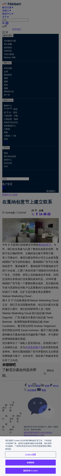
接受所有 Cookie (30, 470)
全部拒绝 (30, 462)
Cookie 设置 (30, 454)
